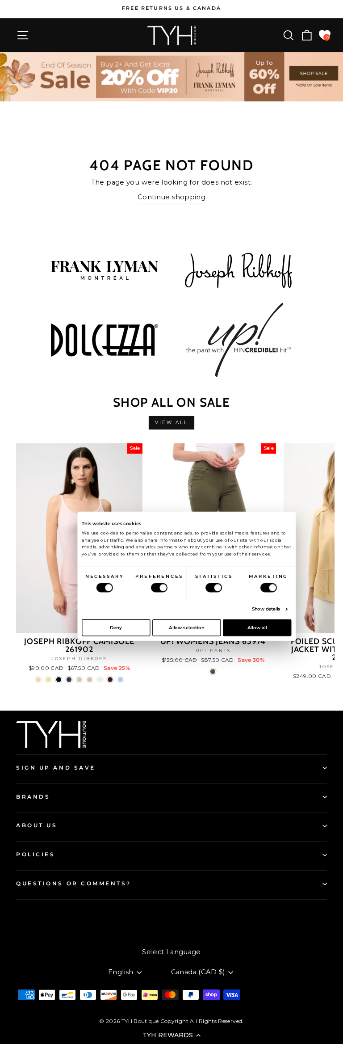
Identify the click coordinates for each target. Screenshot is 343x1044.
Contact (29, 914)
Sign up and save (56, 768)
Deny (116, 627)
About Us (36, 825)
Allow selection (186, 627)
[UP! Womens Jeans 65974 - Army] (212, 671)
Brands (33, 797)
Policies (35, 854)
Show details (266, 609)
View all (171, 422)
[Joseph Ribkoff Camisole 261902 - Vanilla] (99, 679)
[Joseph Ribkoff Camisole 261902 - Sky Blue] (120, 679)
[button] (171, 1035)
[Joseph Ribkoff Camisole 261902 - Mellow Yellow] (48, 679)
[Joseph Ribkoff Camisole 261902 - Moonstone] (79, 679)
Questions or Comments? (73, 883)
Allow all (257, 627)
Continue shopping (171, 197)
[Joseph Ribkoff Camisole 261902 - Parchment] (89, 679)
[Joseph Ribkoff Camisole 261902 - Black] (58, 679)
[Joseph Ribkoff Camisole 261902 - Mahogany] (110, 679)
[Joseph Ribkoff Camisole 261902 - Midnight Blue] (69, 679)
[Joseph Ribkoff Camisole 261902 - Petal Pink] (38, 679)
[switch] (159, 588)
